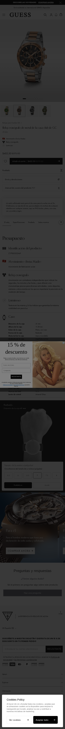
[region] (32, 711)
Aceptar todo (42, 720)
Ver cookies (15, 720)
